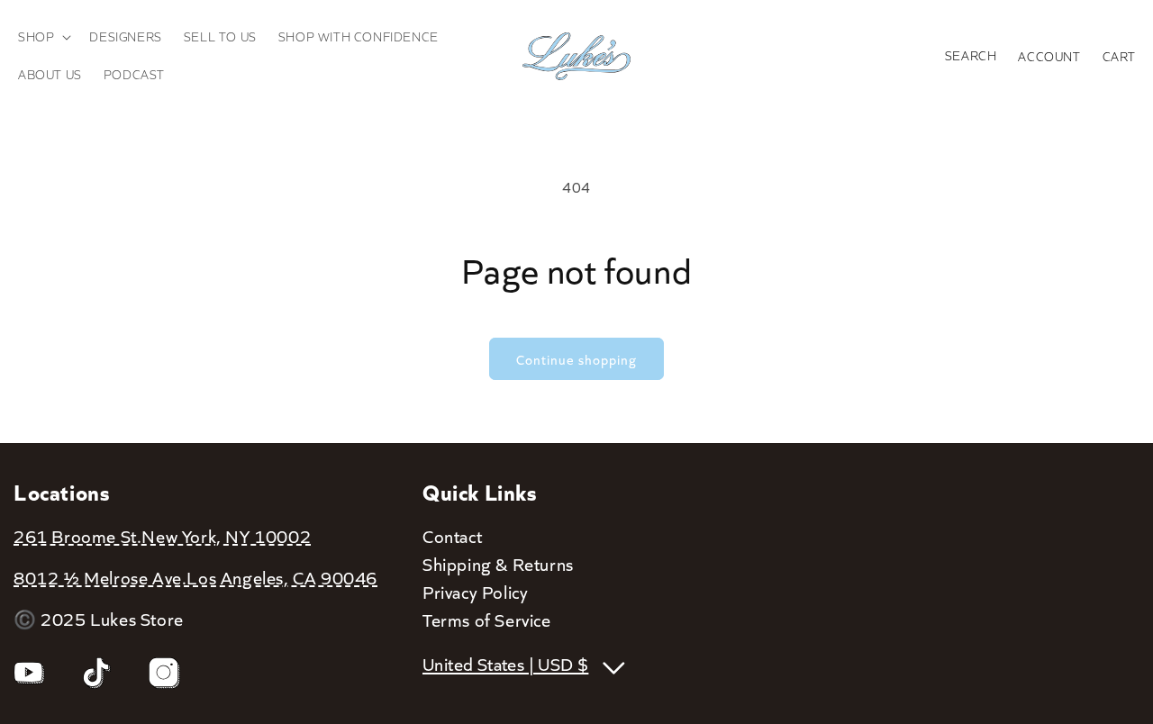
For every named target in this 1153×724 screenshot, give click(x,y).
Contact (452, 536)
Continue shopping (576, 359)
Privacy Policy (475, 591)
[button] (42, 37)
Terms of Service (486, 619)
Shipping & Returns (498, 563)
